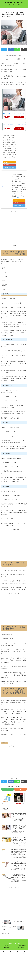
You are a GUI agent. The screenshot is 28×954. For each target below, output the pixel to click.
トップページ (7, 945)
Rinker (18, 197)
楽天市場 (6, 164)
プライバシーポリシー (20, 945)
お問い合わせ (7, 947)
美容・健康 (5, 742)
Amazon (6, 162)
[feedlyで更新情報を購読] (7, 789)
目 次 (12, 245)
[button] (24, 49)
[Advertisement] (14, 227)
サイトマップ (21, 947)
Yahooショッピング (9, 167)
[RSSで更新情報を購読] (20, 789)
